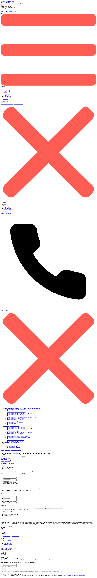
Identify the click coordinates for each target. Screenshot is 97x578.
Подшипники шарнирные (13, 421)
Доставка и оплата (7, 544)
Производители (7, 96)
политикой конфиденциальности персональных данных (48, 488)
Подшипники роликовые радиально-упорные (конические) (21, 417)
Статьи (8, 91)
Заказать (3, 505)
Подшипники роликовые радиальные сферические (19, 413)
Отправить (3, 486)
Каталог (7, 450)
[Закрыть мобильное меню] (48, 199)
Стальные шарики (11, 446)
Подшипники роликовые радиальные (16, 412)
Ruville (5, 462)
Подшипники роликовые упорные (15, 419)
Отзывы (8, 90)
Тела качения (6, 95)
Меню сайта (3, 86)
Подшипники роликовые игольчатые (16, 414)
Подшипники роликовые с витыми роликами (18, 436)
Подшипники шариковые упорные (15, 418)
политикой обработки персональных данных (74, 575)
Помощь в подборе (8, 97)
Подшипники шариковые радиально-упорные (18, 415)
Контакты (5, 99)
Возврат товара (7, 546)
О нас (4, 88)
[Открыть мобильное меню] (48, 85)
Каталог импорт (7, 94)
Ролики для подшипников (13, 447)
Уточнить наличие (5, 458)
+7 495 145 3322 (5, 11)
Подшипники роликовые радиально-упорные (18, 438)
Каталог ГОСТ (7, 92)
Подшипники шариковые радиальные (16, 409)
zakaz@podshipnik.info (6, 213)
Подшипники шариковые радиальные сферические (19, 410)
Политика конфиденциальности (11, 536)
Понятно (3, 576)
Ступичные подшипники (15, 450)
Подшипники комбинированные (15, 422)
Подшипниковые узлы (12, 423)
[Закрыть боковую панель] (48, 405)
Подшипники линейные (13, 424)
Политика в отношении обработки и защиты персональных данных (51, 559)
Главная (2, 450)
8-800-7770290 (12, 11)
